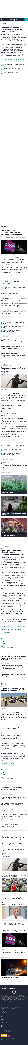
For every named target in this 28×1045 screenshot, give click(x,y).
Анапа (3, 440)
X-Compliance (3, 1016)
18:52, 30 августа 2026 (6, 228)
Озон (13, 317)
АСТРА (2, 1020)
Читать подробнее (12, 728)
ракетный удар (11, 163)
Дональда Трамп (11, 626)
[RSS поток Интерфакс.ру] (8, 1031)
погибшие (19, 163)
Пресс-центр (16, 987)
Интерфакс (14, 19)
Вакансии (22, 987)
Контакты (3, 987)
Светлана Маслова (10, 440)
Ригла (24, 59)
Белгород (4, 163)
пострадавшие (5, 166)
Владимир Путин (21, 626)
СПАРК (2, 1015)
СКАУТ (2, 1018)
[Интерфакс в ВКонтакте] (6, 1031)
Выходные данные (5, 1039)
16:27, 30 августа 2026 (6, 684)
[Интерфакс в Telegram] (4, 1031)
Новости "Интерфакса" (5, 1024)
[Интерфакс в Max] (11, 1031)
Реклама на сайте (4, 988)
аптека (15, 59)
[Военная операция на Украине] (14, 975)
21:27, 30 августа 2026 (6, 83)
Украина (4, 626)
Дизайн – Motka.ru (4, 1040)
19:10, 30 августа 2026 (5, 546)
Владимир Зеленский (7, 629)
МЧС (18, 440)
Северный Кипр (5, 763)
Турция (12, 763)
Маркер (2, 1019)
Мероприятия (12, 988)
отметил (18, 611)
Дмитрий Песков (6, 632)
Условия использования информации (8, 1038)
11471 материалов (5, 979)
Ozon (9, 317)
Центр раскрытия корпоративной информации (9, 1027)
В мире (3, 683)
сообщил (9, 619)
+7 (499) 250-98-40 (8, 1008)
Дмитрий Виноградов (7, 59)
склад (19, 59)
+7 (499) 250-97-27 (17, 1008)
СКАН (2, 1025)
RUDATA (2, 1026)
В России (4, 23)
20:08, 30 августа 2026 (6, 365)
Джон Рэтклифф (17, 629)
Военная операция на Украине (10, 977)
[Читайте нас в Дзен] (2, 1031)
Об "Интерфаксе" (9, 987)
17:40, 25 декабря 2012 (6, 25)
